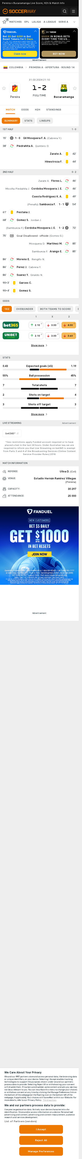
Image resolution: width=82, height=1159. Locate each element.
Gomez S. (23, 220)
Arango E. (56, 251)
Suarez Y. (23, 275)
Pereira (15, 97)
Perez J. (22, 267)
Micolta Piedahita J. (17, 188)
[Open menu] (73, 11)
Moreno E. (23, 259)
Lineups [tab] (44, 120)
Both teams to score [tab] (55, 309)
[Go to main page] (22, 11)
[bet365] (11, 325)
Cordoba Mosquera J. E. (46, 188)
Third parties (49, 1100)
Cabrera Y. (54, 138)
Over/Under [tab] (24, 309)
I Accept (41, 1129)
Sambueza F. (15, 228)
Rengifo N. (38, 259)
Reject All (41, 1140)
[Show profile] (15, 88)
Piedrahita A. (25, 146)
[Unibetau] (11, 335)
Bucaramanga (64, 97)
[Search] (64, 11)
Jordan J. (36, 220)
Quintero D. (42, 146)
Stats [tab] (28, 120)
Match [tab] (10, 109)
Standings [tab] (53, 109)
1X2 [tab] (6, 309)
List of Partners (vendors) (20, 1121)
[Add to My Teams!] (3, 88)
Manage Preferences (41, 1151)
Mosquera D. (37, 243)
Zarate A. (43, 181)
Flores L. (56, 181)
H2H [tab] (37, 109)
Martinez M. (54, 243)
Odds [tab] (25, 109)
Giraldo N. (36, 275)
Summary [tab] (10, 120)
